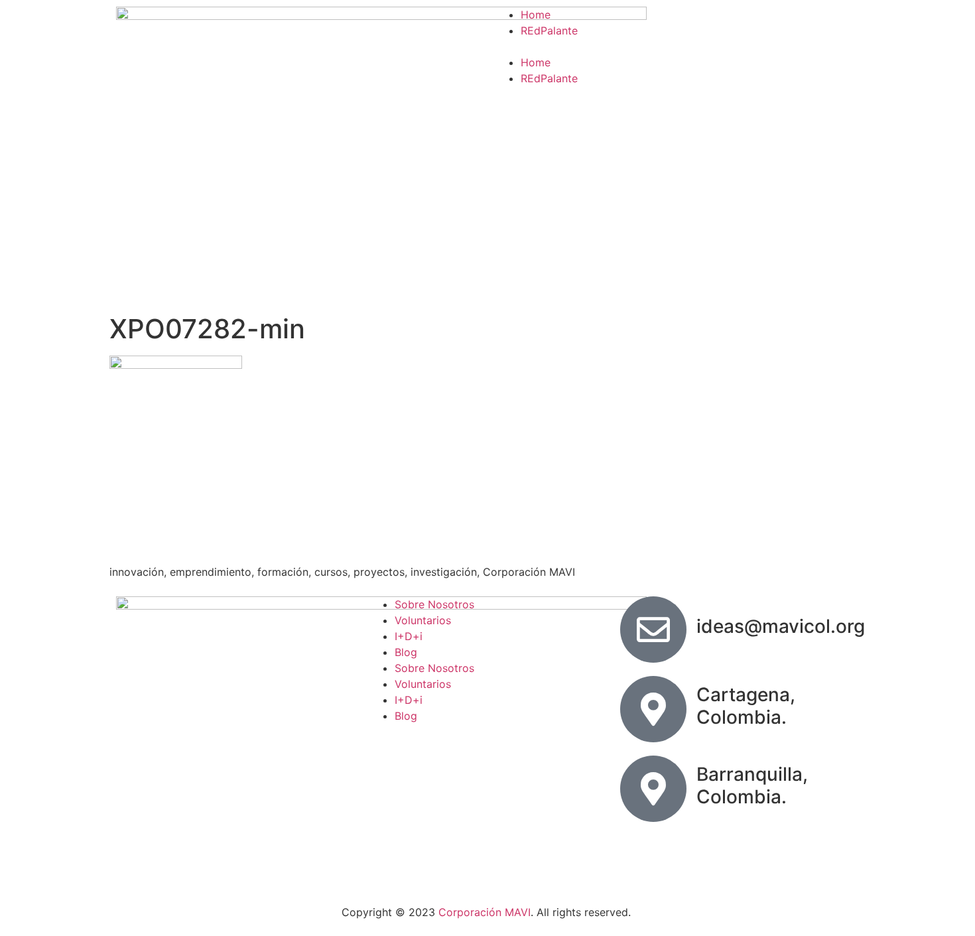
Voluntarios (423, 620)
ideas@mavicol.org (780, 626)
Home (536, 14)
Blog (406, 652)
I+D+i (408, 636)
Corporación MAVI (484, 912)
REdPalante (549, 30)
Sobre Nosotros (434, 604)
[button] (676, 46)
